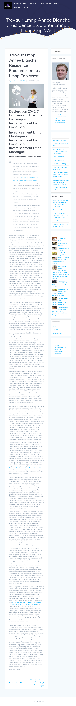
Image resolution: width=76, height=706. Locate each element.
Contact (56, 345)
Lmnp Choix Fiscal (58, 160)
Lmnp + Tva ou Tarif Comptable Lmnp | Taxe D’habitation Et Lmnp (60, 215)
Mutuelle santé (52, 3)
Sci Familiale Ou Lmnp (59, 140)
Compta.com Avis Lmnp (60, 210)
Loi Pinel (17, 3)
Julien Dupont (14, 81)
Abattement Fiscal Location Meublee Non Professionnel (60, 151)
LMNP (42, 3)
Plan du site (57, 353)
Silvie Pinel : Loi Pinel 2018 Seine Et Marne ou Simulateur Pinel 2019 (61, 182)
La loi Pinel (57, 115)
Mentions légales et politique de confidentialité (60, 349)
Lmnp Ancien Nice (58, 157)
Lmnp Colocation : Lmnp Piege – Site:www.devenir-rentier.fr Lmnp (60, 174)
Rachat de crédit (21, 8)
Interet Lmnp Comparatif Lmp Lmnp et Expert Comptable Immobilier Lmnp (25, 468)
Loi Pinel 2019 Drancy (59, 164)
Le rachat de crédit (59, 122)
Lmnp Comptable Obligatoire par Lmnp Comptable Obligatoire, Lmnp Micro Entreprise (60, 311)
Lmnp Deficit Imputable (60, 221)
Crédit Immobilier (30, 3)
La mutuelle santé (59, 121)
